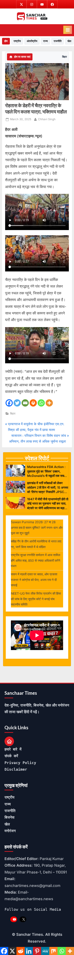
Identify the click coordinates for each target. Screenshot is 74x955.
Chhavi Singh (47, 119)
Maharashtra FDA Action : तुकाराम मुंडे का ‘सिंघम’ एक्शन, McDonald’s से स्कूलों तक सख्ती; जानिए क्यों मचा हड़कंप (47, 471)
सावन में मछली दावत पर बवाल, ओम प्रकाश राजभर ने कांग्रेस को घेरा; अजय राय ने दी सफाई (34, 579)
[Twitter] (17, 403)
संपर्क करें (11, 756)
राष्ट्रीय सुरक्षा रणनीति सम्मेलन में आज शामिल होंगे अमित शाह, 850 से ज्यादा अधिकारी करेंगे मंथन (35, 560)
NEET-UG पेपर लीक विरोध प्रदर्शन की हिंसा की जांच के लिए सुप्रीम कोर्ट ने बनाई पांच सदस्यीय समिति (36, 598)
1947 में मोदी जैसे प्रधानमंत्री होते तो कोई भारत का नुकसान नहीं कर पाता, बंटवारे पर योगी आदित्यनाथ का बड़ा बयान (47, 503)
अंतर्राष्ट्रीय (32, 41)
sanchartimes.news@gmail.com (32, 885)
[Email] (25, 403)
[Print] (33, 403)
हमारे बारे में (13, 749)
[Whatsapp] (41, 403)
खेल (69, 41)
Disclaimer (16, 769)
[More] (49, 403)
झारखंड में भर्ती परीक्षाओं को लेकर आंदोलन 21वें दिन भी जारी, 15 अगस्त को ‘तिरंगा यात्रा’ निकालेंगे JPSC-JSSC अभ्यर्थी (47, 487)
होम (6, 41)
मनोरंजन (10, 831)
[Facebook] (9, 403)
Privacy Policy (20, 763)
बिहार (64, 56)
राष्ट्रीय (17, 41)
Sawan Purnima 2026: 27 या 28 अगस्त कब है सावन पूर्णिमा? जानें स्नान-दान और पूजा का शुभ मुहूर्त (37, 527)
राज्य (45, 41)
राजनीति (57, 41)
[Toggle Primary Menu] (67, 30)
